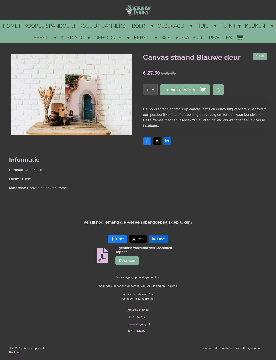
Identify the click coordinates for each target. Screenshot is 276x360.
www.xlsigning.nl (139, 324)
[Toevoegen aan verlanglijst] (218, 89)
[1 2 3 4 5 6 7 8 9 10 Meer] (150, 89)
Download (127, 260)
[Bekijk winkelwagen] (239, 38)
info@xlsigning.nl (138, 309)
